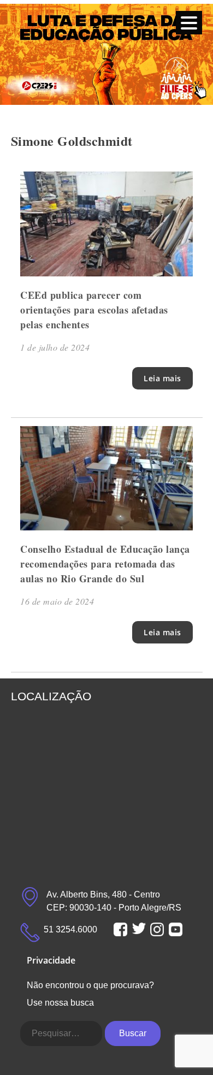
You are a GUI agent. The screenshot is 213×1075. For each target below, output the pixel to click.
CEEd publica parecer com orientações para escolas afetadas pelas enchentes (94, 310)
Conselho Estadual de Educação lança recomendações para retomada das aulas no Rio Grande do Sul (105, 564)
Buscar (132, 1033)
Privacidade (51, 960)
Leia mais (162, 378)
